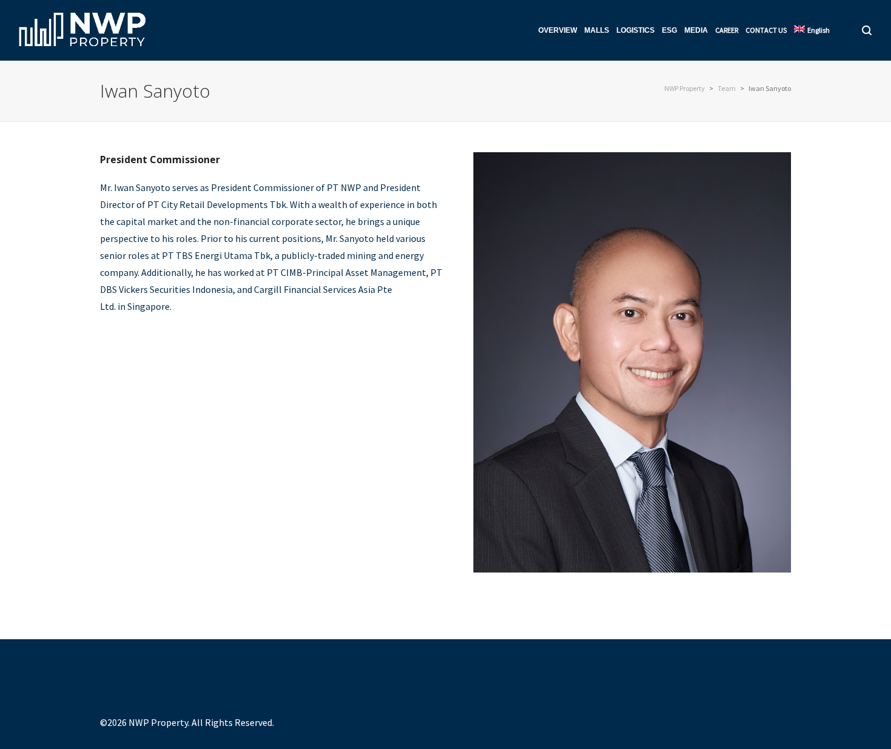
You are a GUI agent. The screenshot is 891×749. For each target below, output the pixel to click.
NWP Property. (159, 722)
